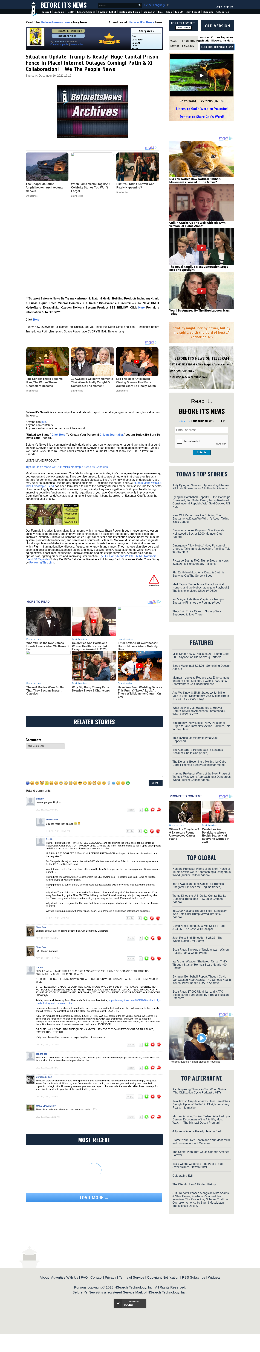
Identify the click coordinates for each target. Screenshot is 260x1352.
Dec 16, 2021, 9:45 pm (47, 938)
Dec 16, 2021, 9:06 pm (47, 810)
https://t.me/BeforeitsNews (188, 377)
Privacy (110, 1277)
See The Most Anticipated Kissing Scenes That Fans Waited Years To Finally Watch (136, 382)
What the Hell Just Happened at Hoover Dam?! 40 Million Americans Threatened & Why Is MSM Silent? (199, 711)
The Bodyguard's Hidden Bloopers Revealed (194, 1061)
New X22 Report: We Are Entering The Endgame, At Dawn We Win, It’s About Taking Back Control (200, 518)
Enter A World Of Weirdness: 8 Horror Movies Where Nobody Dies (138, 646)
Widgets (214, 1277)
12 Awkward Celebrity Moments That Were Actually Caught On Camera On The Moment (92, 382)
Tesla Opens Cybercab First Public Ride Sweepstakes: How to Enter (197, 1165)
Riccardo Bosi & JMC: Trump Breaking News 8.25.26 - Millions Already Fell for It (200, 562)
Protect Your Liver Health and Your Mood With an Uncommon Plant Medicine (201, 1142)
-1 (140, 1096)
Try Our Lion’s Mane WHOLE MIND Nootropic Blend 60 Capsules (67, 466)
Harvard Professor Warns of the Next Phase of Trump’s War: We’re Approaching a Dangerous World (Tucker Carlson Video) (201, 776)
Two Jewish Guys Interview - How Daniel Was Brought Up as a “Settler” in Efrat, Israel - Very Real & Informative (201, 1104)
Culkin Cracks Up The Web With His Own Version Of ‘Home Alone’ (197, 224)
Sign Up (228, 6)
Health (70, 11)
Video (169, 11)
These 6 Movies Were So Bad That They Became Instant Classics (45, 690)
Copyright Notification (163, 1277)
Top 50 (179, 11)
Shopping (208, 11)
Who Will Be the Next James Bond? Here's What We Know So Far (48, 646)
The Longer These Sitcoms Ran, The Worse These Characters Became (44, 382)
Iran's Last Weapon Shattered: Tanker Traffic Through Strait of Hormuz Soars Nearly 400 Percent (200, 964)
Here (141, 307)
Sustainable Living (129, 11)
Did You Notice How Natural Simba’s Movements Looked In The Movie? (195, 180)
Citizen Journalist (111, 434)
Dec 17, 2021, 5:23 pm (57, 918)
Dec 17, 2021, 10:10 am (47, 1044)
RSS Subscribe (193, 1277)
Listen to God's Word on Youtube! (202, 109)
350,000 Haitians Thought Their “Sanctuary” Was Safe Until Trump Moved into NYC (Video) (199, 914)
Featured (46, 11)
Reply (131, 810)
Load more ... (94, 1198)
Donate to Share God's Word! (202, 117)
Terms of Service (131, 1277)
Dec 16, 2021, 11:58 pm (58, 831)
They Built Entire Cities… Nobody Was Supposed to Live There (196, 613)
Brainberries (32, 391)
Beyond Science (86, 11)
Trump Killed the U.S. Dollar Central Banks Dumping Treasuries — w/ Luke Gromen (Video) (199, 899)
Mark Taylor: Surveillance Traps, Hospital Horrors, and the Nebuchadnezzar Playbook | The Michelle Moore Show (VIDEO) (200, 587)
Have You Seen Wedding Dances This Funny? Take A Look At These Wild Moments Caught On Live (140, 692)
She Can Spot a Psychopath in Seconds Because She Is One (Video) (197, 751)
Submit (201, 452)
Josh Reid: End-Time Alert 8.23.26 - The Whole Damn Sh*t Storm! (197, 939)
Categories (222, 11)
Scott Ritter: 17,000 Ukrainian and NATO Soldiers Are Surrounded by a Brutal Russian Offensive (200, 995)
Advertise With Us (64, 1277)
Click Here (58, 434)
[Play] (202, 75)
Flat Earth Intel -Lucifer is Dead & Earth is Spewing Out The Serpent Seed (198, 574)
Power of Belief (107, 11)
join (43, 421)
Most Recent (193, 11)
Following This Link (41, 562)
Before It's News (63, 4)
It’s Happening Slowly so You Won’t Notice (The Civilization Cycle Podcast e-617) (199, 1091)
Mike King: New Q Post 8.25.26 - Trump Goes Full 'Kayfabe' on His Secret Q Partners (200, 655)
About (44, 1277)
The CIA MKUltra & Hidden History (194, 1184)
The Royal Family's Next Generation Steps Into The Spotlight (198, 268)
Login (219, 6)
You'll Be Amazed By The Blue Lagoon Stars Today (199, 312)
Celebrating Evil (182, 1175)
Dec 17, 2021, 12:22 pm (48, 1117)
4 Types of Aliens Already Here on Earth (197, 1131)
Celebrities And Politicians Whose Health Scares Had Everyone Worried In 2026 (89, 646)
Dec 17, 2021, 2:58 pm (47, 1096)
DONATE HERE (183, 27)
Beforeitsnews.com (55, 22)
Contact (96, 1277)
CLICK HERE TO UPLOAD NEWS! (217, 47)
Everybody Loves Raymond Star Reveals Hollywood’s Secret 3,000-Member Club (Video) (198, 533)
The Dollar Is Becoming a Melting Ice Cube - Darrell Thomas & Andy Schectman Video (200, 763)
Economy (59, 11)
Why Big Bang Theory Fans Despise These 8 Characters (91, 689)
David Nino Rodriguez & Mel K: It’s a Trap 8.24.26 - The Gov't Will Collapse (198, 927)
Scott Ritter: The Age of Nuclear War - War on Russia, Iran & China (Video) (200, 951)
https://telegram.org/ (218, 364)
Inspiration (149, 11)
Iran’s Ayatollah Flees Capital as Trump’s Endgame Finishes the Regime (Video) (198, 601)
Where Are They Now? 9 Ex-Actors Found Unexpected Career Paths (184, 834)
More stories (76, 44)
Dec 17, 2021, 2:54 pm (47, 1068)
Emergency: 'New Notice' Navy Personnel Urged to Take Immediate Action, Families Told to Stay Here (201, 548)
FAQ (84, 1277)
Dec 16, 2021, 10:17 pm (48, 958)
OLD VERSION (217, 25)
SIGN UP (184, 421)
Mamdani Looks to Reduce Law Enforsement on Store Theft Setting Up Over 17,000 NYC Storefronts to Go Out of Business (200, 680)
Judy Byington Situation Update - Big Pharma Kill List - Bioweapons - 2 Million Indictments (200, 487)
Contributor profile (59, 44)
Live (160, 11)
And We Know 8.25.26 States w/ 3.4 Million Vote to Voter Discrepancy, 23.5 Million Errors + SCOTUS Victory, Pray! (200, 696)
